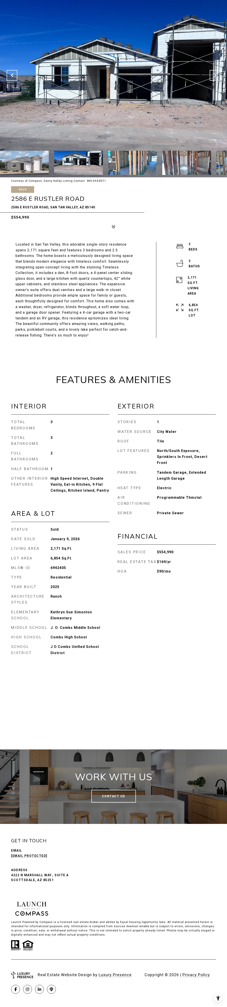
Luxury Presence (115, 974)
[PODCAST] (51, 989)
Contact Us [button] (113, 796)
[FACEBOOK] (15, 989)
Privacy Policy (196, 974)
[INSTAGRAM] (27, 989)
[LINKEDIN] (39, 989)
